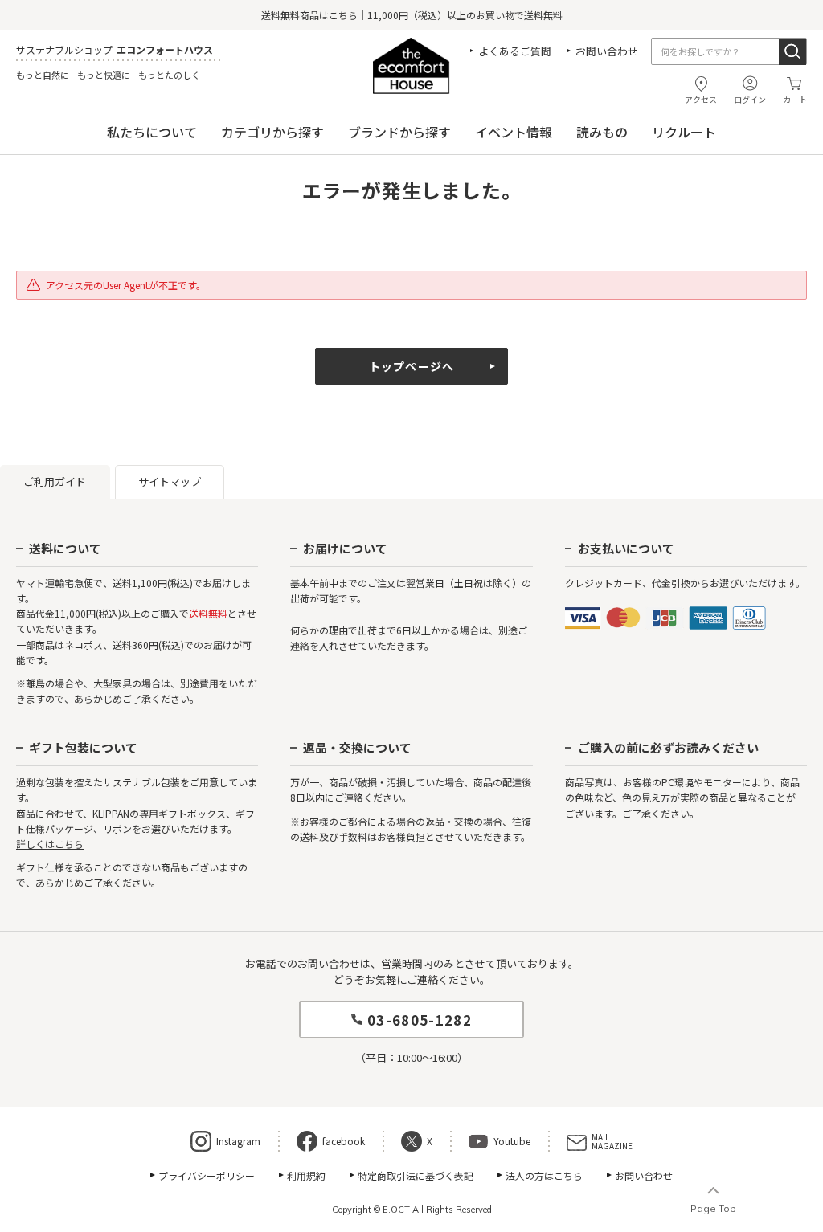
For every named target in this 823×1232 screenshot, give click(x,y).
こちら (343, 15)
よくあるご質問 (514, 51)
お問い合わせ (606, 51)
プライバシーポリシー (206, 1175)
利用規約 (306, 1175)
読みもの (602, 131)
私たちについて (152, 131)
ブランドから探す (399, 131)
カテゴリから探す (272, 131)
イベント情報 (513, 131)
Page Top (713, 1208)
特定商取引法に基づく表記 (415, 1175)
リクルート (684, 131)
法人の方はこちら (544, 1175)
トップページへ (411, 366)
